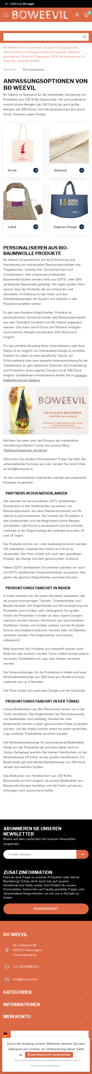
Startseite (9, 70)
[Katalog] (46, 410)
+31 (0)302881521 (26, 966)
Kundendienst (46, 909)
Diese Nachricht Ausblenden (49, 1055)
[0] (86, 14)
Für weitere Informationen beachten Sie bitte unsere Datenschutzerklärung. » (46, 1063)
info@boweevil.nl (25, 979)
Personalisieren (33, 70)
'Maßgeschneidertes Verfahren (25, 450)
